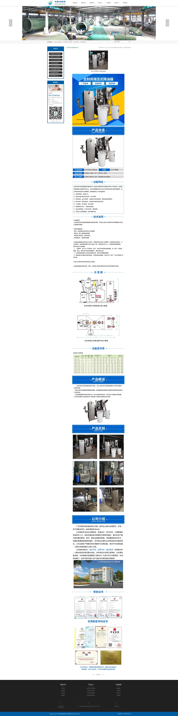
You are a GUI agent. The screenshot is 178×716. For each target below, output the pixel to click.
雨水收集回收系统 (91, 695)
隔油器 (70, 42)
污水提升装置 (76, 42)
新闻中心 (119, 693)
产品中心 (108, 47)
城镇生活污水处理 (91, 690)
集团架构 (119, 688)
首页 (105, 47)
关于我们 (63, 688)
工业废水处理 (65, 42)
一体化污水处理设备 (57, 42)
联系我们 (119, 695)
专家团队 (63, 695)
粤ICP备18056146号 (127, 713)
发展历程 (63, 690)
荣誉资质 (63, 693)
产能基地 (119, 690)
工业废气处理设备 (91, 693)
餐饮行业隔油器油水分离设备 (116, 47)
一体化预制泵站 (83, 42)
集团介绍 (63, 684)
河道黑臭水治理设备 (90, 688)
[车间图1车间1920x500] (89, 23)
